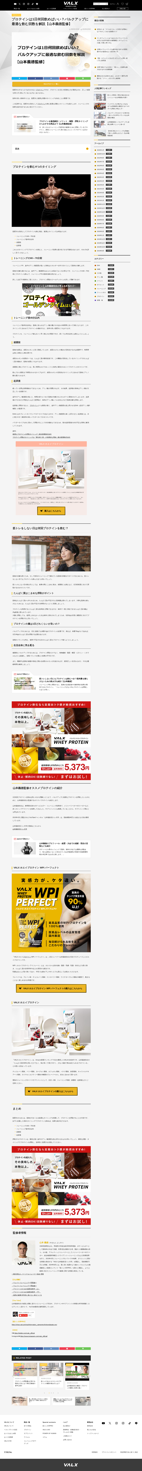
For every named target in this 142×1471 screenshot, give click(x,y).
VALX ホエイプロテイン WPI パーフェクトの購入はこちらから (52, 988)
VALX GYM (7, 1441)
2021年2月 (102, 196)
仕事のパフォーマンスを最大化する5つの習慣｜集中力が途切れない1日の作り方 (112, 50)
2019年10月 (102, 247)
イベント (103, 281)
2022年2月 (102, 181)
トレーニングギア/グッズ (30, 1442)
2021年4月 (102, 189)
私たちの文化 (91, 1429)
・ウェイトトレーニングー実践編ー (24, 1283)
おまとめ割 (33, 8)
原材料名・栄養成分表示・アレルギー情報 (71, 1431)
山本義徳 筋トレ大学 (20, 829)
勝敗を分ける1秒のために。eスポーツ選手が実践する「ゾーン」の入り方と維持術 (112, 77)
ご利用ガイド (67, 1436)
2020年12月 (102, 204)
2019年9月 (102, 251)
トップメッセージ (93, 1433)
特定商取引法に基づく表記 (129, 1452)
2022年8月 (102, 158)
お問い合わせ (67, 1440)
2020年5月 (102, 231)
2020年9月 (102, 216)
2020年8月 (102, 220)
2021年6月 (102, 185)
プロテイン (16, 15)
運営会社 (90, 1426)
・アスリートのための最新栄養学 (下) (26, 1292)
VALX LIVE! (46, 1429)
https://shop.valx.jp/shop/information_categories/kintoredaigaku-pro (34, 1325)
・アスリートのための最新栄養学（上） (26, 1289)
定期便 (51, 8)
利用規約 (95, 1452)
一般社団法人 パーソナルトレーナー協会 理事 (28, 1274)
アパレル (27, 1437)
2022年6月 (102, 165)
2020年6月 (102, 227)
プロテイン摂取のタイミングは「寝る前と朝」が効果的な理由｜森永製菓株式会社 (41, 437)
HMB (103, 269)
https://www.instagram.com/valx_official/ (33, 1336)
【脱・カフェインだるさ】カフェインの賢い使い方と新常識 (112, 59)
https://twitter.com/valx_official (24, 1333)
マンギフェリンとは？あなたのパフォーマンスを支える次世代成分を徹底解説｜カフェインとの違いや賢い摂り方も (112, 40)
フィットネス (104, 292)
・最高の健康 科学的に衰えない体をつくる (27, 1295)
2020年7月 (102, 223)
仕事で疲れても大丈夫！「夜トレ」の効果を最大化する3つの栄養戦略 (112, 68)
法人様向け (106, 8)
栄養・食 (104, 300)
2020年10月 (102, 212)
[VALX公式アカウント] (28, 4)
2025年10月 (102, 154)
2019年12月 (102, 239)
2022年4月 (102, 173)
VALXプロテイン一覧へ (51, 84)
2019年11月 (102, 243)
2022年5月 (102, 169)
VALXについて (9, 1426)
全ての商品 (27, 1426)
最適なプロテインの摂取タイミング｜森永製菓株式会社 (32, 434)
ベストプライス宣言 (70, 8)
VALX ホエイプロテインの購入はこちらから (52, 1091)
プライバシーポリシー (109, 1452)
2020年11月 (102, 208)
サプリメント (28, 1433)
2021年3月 (102, 192)
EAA (104, 265)
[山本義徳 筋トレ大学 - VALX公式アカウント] (24, 4)
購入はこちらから (52, 511)
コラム (45, 1437)
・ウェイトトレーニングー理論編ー (24, 1286)
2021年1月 (102, 200)
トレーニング (104, 288)
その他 (104, 273)
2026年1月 (102, 150)
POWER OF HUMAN (49, 1433)
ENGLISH (122, 8)
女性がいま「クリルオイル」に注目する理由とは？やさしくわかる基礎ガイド (112, 30)
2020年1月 (102, 235)
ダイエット (104, 284)
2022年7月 (102, 161)
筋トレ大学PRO (90, 8)
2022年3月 (102, 177)
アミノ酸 (104, 277)
